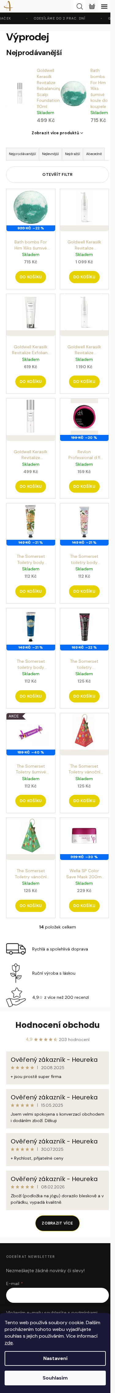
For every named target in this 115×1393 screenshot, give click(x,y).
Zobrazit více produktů (55, 132)
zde (9, 1342)
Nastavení (55, 1358)
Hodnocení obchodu (57, 1025)
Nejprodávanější (22, 154)
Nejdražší (72, 154)
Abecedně (94, 154)
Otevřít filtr (57, 174)
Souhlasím (55, 1378)
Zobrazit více (57, 1223)
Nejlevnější (50, 154)
